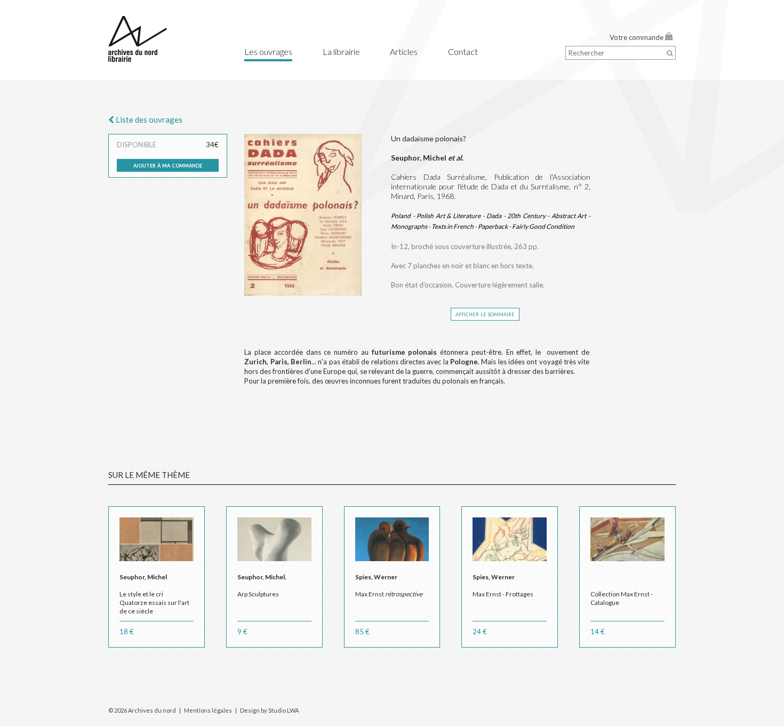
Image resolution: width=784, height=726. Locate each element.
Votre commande (637, 37)
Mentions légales (208, 710)
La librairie (341, 51)
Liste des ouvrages (148, 119)
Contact (463, 51)
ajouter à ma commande (167, 165)
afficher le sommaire (485, 313)
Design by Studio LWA (269, 710)
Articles (404, 51)
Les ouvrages (268, 51)
